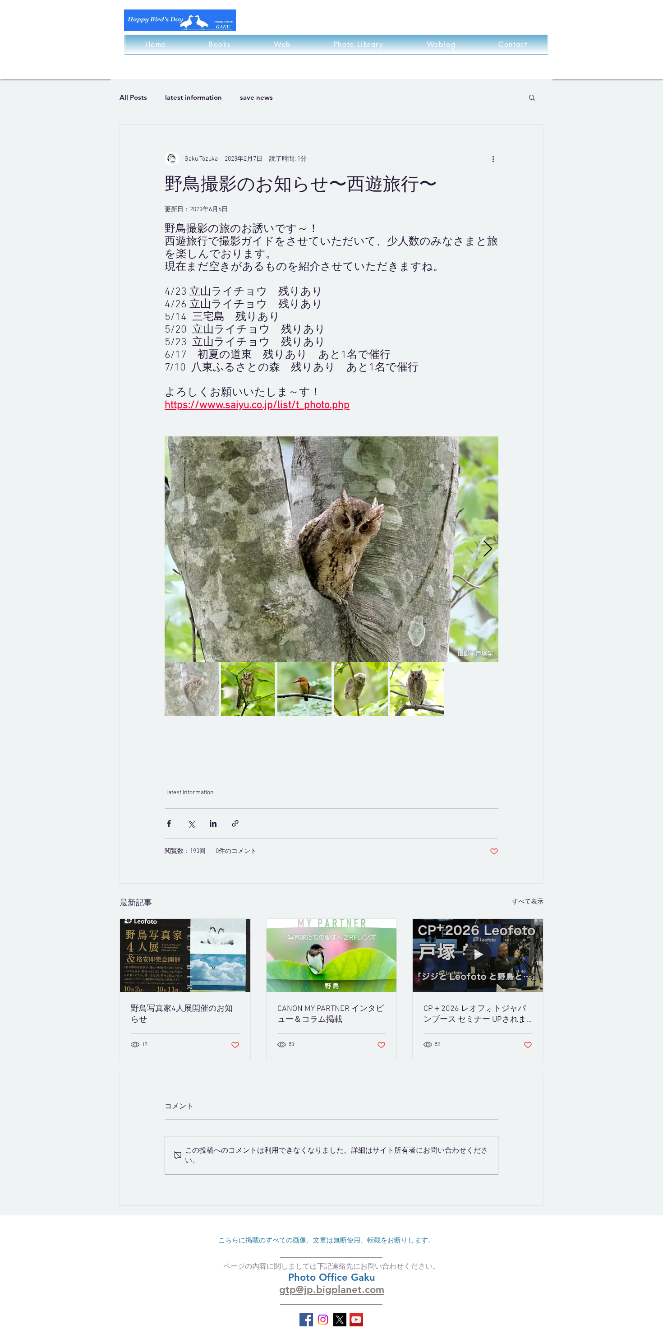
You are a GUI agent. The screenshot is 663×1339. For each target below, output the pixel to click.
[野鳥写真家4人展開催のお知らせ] (185, 955)
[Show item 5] (417, 689)
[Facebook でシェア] (169, 823)
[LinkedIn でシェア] (213, 823)
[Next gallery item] (488, 549)
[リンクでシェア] (235, 823)
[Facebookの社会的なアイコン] (306, 1319)
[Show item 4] (361, 689)
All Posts (133, 97)
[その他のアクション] (493, 158)
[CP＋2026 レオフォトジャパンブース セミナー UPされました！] (478, 955)
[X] (339, 1319)
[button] (532, 97)
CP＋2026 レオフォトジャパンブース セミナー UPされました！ (475, 1014)
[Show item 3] (304, 689)
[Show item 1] (192, 689)
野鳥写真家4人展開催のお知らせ (182, 1014)
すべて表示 (527, 902)
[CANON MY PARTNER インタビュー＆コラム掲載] (332, 955)
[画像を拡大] (331, 549)
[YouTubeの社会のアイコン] (356, 1319)
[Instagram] (323, 1319)
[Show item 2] (248, 689)
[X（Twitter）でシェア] (191, 823)
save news (256, 97)
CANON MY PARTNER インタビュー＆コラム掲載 (330, 1014)
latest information (193, 97)
